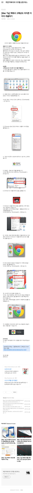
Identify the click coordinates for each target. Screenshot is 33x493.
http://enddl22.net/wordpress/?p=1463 (15, 349)
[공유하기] (7, 392)
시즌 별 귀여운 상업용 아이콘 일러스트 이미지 (11, 372)
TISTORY (17, 490)
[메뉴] (2, 2)
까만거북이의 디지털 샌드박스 (16, 2)
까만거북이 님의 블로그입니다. (9, 473)
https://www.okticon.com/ (11, 366)
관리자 (22, 490)
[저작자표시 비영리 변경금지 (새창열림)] (20, 392)
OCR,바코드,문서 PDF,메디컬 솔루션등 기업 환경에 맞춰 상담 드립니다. (16, 383)
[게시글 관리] (9, 392)
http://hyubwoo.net (9, 378)
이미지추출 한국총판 (11, 380)
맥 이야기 (5, 397)
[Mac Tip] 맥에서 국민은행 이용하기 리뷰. (11, 406)
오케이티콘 (8, 369)
